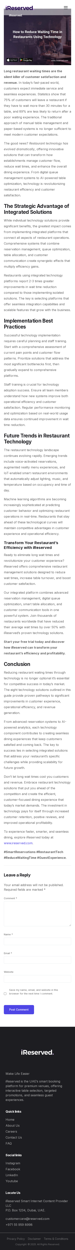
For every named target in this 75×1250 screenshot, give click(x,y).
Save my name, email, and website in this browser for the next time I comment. (33, 992)
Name (8, 934)
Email (8, 953)
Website (8, 971)
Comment (10, 898)
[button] (65, 7)
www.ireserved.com (18, 843)
